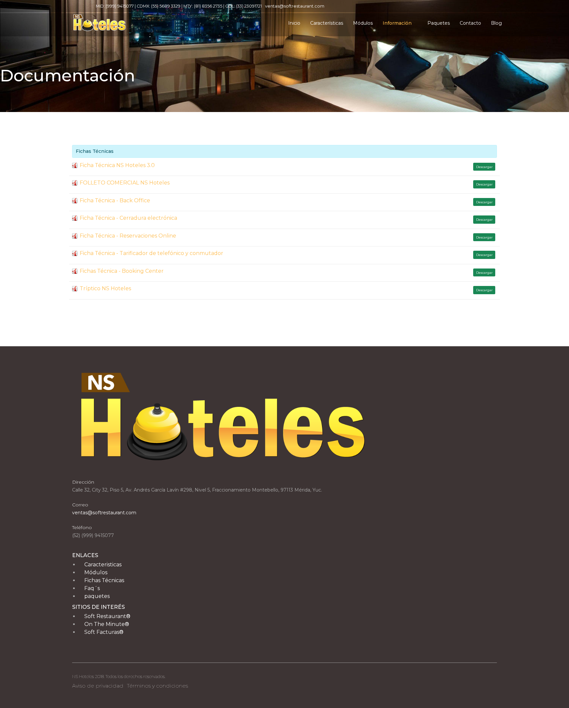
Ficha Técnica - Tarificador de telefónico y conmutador (151, 253)
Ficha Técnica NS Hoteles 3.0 (117, 165)
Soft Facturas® (103, 632)
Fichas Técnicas (104, 580)
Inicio (294, 23)
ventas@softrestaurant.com (294, 6)
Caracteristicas (103, 564)
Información (397, 23)
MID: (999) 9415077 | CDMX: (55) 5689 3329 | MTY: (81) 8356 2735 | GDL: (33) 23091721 (179, 6)
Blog (496, 23)
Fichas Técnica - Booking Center (122, 271)
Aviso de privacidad (97, 686)
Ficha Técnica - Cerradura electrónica (128, 218)
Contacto (470, 23)
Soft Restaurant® (107, 616)
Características (326, 23)
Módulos (363, 23)
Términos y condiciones (157, 686)
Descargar (484, 167)
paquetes (97, 596)
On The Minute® (106, 624)
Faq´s (92, 588)
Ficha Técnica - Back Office (115, 200)
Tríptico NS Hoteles (105, 288)
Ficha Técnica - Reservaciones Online (128, 236)
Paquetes (438, 23)
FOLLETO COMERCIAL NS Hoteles (125, 183)
